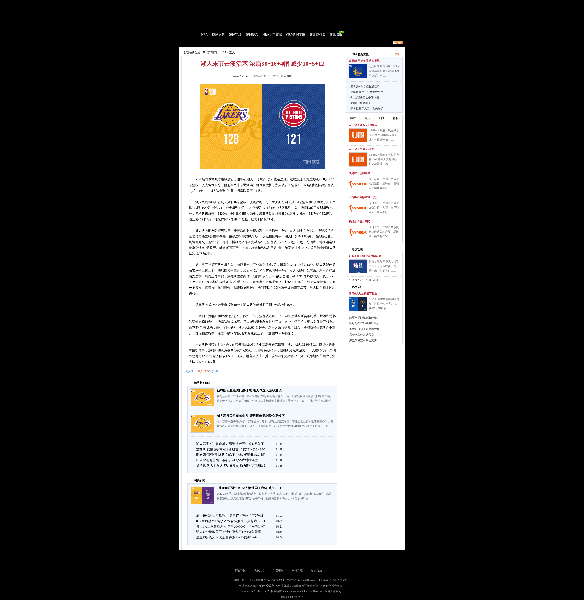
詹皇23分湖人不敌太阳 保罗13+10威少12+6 (226, 537)
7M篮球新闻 (210, 52)
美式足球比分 (258, 3)
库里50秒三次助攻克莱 (363, 340)
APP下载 (319, 3)
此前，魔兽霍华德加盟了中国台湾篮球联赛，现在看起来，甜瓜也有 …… (384, 266)
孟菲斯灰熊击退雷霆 (361, 334)
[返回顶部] (579, 574)
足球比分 (199, 3)
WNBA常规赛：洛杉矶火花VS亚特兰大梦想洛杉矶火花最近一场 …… (384, 159)
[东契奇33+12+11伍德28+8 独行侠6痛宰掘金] (358, 304)
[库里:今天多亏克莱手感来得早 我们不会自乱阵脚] (358, 71)
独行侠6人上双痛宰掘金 (363, 293)
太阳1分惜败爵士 (360, 103)
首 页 (192, 34)
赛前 (353, 118)
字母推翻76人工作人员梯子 (366, 108)
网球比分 (275, 3)
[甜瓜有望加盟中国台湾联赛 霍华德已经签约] (358, 266)
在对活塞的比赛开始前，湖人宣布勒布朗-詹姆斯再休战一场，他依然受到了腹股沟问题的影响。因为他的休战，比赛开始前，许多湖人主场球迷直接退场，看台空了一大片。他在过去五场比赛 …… (275, 401)
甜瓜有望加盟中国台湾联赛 (365, 256)
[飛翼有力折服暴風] (358, 184)
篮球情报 (335, 34)
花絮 (395, 118)
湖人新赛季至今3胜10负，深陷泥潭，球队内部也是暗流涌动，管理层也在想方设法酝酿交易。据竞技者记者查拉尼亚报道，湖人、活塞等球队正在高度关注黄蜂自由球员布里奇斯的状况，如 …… (275, 426)
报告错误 (278, 570)
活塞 (206, 371)
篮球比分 (218, 34)
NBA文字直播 (272, 34)
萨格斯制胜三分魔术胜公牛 (366, 92)
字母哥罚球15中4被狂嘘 (363, 323)
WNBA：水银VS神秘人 (363, 124)
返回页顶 (316, 570)
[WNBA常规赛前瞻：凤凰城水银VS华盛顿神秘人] (358, 135)
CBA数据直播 (295, 34)
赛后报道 (223, 42)
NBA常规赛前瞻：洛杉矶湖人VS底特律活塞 (227, 460)
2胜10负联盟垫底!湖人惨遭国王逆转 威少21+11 (250, 488)
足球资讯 (289, 3)
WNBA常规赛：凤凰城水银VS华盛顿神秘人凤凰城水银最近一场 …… (384, 135)
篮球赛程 (252, 34)
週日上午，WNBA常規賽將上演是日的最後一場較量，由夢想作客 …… (384, 232)
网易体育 (286, 76)
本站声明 (239, 570)
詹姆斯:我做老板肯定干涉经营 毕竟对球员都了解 (230, 449)
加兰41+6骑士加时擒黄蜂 (364, 329)
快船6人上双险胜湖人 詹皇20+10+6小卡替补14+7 (230, 526)
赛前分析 (207, 42)
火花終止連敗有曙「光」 (364, 197)
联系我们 (258, 570)
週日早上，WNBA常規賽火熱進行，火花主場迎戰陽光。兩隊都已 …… (384, 207)
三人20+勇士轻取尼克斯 (364, 86)
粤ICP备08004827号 (292, 597)
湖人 (200, 371)
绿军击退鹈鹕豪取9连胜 (363, 317)
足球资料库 (304, 3)
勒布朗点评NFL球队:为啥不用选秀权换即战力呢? (230, 454)
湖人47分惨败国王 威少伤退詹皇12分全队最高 (228, 532)
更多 (397, 54)
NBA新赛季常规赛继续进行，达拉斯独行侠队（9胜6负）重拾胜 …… (384, 304)
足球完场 (214, 3)
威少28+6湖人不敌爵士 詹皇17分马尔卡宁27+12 (229, 515)
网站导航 (297, 570)
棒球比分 (241, 3)
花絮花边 (254, 42)
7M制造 (193, 42)
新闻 (381, 118)
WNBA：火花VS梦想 (362, 149)
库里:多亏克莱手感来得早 (364, 60)
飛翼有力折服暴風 (359, 173)
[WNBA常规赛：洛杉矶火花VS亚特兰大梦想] (358, 159)
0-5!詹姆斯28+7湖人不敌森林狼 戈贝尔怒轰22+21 (230, 521)
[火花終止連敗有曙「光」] (358, 208)
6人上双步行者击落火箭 (364, 97)
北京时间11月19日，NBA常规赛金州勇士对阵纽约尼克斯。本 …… (384, 71)
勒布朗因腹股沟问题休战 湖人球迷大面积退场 (249, 390)
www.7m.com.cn (242, 76)
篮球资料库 (317, 34)
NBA (204, 34)
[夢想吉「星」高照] (358, 232)
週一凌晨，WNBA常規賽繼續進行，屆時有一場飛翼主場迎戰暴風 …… (384, 183)
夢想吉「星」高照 (359, 221)
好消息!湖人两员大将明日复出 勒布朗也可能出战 (230, 465)
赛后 (367, 118)
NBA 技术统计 (273, 42)
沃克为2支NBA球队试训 (363, 280)
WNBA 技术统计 (296, 42)
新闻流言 (238, 42)
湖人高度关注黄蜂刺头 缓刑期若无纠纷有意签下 (251, 415)
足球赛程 (227, 3)
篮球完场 (235, 34)
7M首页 (186, 3)
